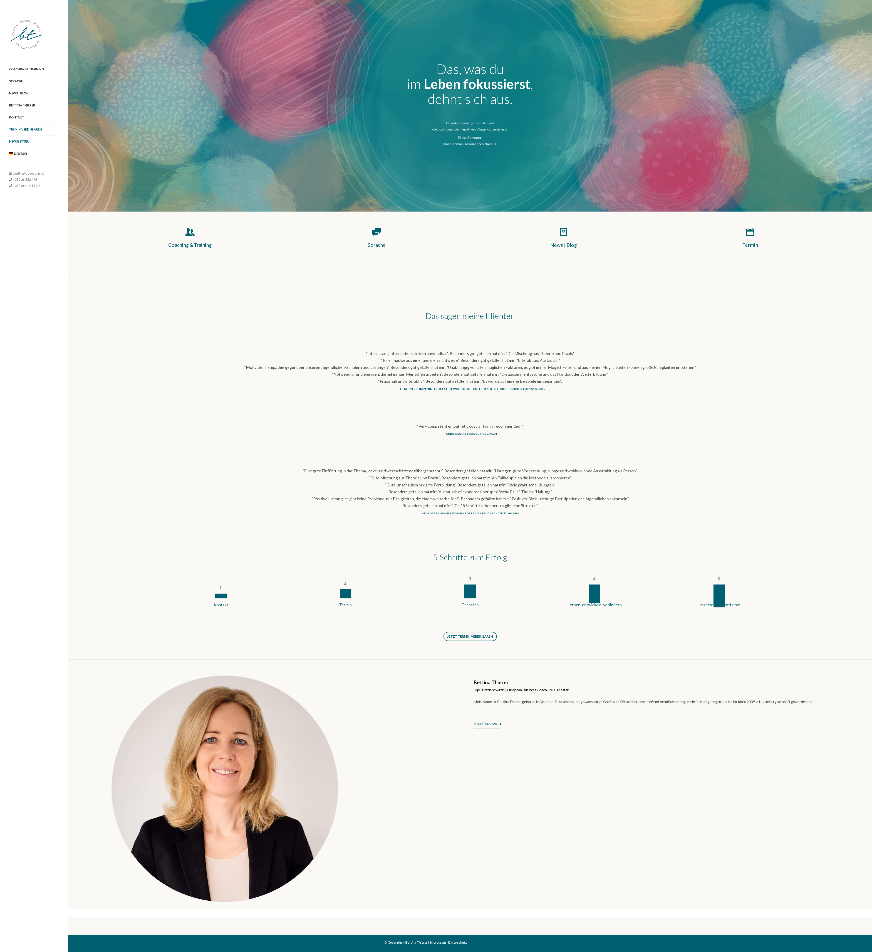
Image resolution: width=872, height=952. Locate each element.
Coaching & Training (26, 69)
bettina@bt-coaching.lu (28, 173)
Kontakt (16, 117)
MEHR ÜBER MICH (487, 724)
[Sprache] (376, 232)
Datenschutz (457, 942)
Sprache (16, 81)
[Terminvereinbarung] (750, 232)
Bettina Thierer (22, 105)
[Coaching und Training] (189, 232)
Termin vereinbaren (25, 129)
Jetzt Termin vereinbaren (470, 636)
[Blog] (563, 232)
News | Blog (18, 93)
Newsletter (19, 141)
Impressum (438, 942)
